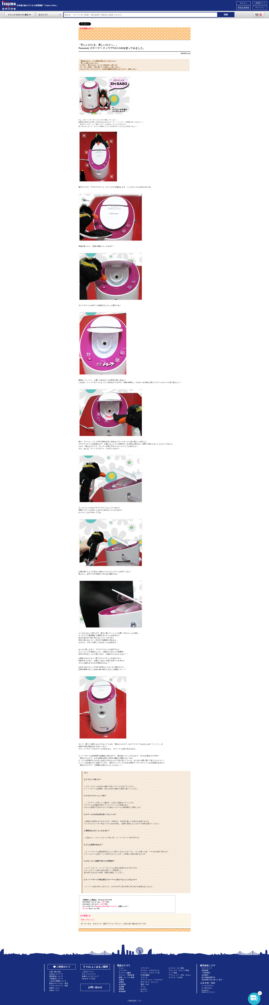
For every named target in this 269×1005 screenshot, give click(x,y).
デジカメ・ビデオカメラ (150, 970)
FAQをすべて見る (88, 979)
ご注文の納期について (57, 981)
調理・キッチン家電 (126, 977)
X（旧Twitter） (207, 988)
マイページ (259, 8)
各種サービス (54, 988)
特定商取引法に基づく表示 (212, 980)
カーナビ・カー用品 (176, 968)
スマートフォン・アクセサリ (152, 980)
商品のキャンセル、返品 (58, 983)
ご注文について (88, 972)
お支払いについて (56, 974)
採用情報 (205, 970)
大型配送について (56, 979)
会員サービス (54, 990)
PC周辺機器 (145, 975)
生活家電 (122, 984)
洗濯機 (121, 987)
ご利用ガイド (259, 3)
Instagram (205, 990)
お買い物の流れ (55, 972)
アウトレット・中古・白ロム (180, 975)
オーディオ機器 (125, 973)
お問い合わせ (95, 987)
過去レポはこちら (88, 920)
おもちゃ (144, 989)
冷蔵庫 (121, 980)
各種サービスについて (90, 976)
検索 (226, 14)
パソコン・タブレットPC (150, 973)
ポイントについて (89, 974)
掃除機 (121, 989)
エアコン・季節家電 (126, 975)
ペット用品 (173, 973)
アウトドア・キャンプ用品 (179, 970)
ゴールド (86, 908)
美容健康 (122, 991)
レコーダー (123, 970)
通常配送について (56, 976)
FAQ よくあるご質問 (97, 967)
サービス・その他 (175, 977)
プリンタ (144, 977)
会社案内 (205, 975)
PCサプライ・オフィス (149, 982)
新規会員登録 (243, 8)
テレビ (121, 968)
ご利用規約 (206, 973)
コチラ (103, 902)
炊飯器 (121, 982)
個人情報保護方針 (208, 977)
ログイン (243, 3)
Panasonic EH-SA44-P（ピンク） (106, 906)
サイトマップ (207, 968)
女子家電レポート (87, 28)
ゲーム (143, 987)
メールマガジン (208, 986)
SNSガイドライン (208, 992)
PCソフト (144, 991)
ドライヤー (145, 968)
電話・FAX (145, 984)
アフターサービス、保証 (58, 986)
